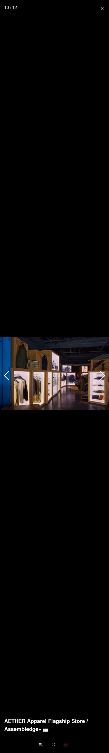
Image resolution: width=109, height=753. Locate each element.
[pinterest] (65, 744)
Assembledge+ (23, 729)
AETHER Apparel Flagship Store (44, 721)
